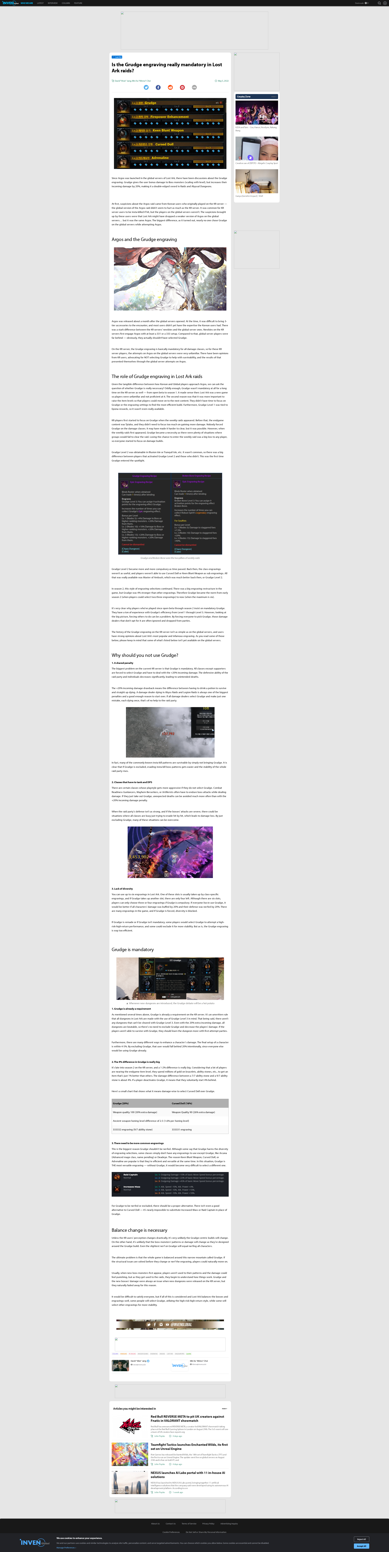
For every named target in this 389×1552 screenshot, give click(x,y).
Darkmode (359, 3)
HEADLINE (123, 1354)
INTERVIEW (53, 3)
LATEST (40, 3)
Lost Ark (188, 1354)
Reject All (361, 1539)
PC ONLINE (132, 1354)
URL (194, 87)
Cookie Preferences (171, 1532)
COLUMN (66, 3)
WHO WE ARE (27, 3)
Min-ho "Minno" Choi (199, 1361)
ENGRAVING (153, 1354)
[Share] (158, 87)
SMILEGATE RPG (179, 1354)
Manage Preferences (66, 1547)
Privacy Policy (208, 1523)
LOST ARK (170, 1354)
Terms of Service (189, 1523)
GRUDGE (162, 1354)
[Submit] (170, 87)
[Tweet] (146, 87)
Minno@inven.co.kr (199, 1364)
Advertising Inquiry (229, 1523)
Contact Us (171, 1523)
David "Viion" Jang (138, 1361)
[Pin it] (182, 87)
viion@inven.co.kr (139, 1364)
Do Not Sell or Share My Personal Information (206, 1532)
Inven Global (10, 3)
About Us (155, 1523)
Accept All (361, 1546)
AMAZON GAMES (143, 1354)
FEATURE (78, 3)
